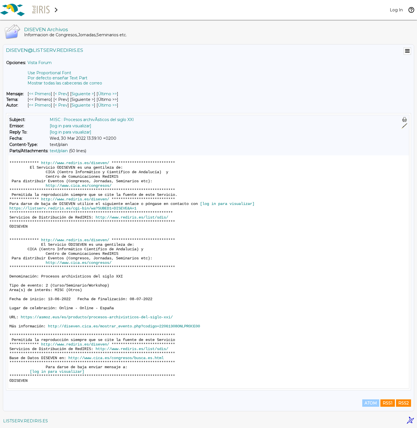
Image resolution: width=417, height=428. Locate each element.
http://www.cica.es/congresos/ (78, 185)
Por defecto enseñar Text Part (57, 77)
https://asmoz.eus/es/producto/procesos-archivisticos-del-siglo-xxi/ (97, 317)
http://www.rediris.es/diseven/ (75, 163)
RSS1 (388, 403)
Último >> (107, 93)
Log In (396, 9)
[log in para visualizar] (70, 125)
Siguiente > (82, 93)
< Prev (61, 93)
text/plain (59, 150)
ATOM (371, 403)
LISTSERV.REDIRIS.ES (25, 420)
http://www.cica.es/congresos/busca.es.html (116, 358)
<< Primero (40, 93)
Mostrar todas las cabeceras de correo (65, 83)
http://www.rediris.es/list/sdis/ (132, 217)
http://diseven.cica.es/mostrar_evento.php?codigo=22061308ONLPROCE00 (124, 326)
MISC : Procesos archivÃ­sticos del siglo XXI (92, 119)
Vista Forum (40, 62)
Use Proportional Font (49, 72)
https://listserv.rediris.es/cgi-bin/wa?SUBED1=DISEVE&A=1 (72, 208)
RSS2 (403, 403)
